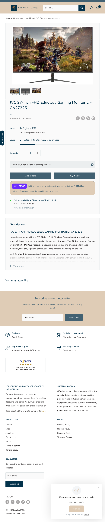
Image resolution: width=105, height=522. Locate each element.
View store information (24, 207)
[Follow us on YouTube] (28, 502)
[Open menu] (6, 8)
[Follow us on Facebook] (7, 502)
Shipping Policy (64, 433)
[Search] (81, 8)
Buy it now (74, 175)
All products (18, 18)
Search (8, 424)
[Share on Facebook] (78, 118)
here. (43, 411)
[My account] (91, 7)
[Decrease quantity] (23, 153)
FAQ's (8, 441)
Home (7, 18)
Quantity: (14, 153)
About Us (9, 433)
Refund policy (11, 450)
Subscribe (73, 317)
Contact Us (10, 437)
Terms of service (12, 445)
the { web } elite (19, 513)
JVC (11, 114)
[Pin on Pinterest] (83, 118)
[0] (97, 7)
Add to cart (30, 175)
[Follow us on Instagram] (18, 502)
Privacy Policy (63, 424)
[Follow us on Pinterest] (23, 502)
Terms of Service (64, 437)
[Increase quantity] (37, 153)
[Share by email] (93, 118)
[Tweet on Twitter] (88, 118)
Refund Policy (63, 428)
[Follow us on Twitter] (12, 502)
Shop (7, 428)
